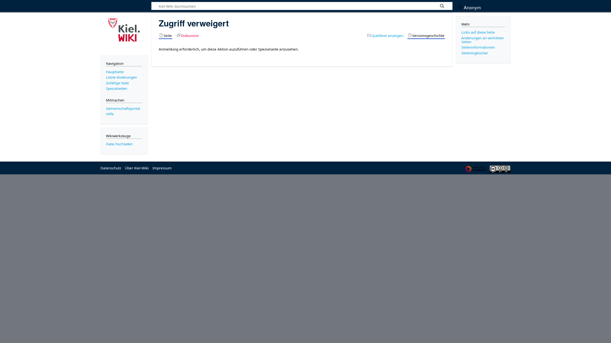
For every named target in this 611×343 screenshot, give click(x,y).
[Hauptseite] (124, 33)
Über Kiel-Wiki (137, 168)
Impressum (162, 168)
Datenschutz (110, 168)
